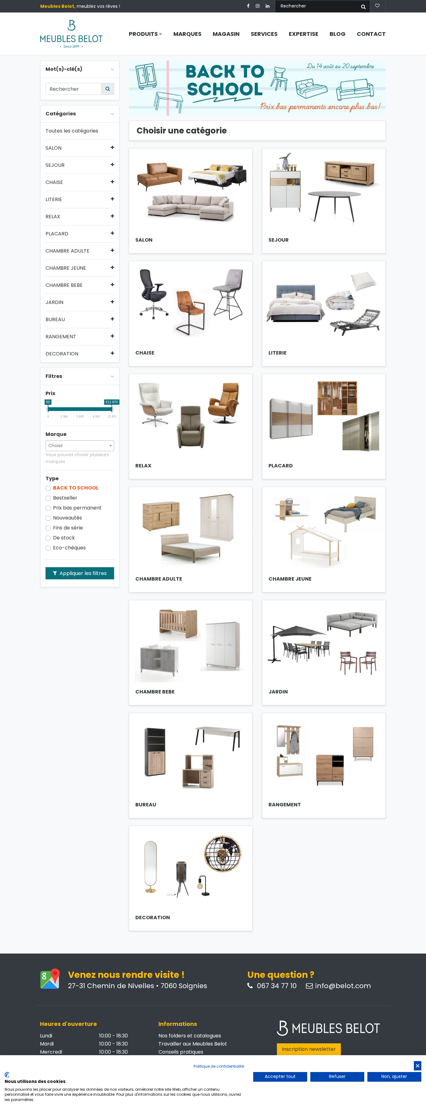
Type (52, 478)
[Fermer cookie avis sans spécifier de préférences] (417, 1066)
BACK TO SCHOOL (76, 488)
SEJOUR (55, 165)
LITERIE (54, 199)
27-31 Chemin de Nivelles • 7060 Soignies (137, 986)
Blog (338, 34)
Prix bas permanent (77, 508)
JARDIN (54, 302)
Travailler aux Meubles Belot (192, 1043)
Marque (56, 434)
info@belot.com (343, 986)
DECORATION (62, 353)
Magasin (226, 34)
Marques (187, 34)
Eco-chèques (69, 547)
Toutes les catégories (72, 131)
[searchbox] (80, 445)
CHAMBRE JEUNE (66, 268)
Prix (50, 393)
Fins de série (68, 527)
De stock (64, 537)
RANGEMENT (61, 336)
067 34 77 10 (276, 986)
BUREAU (55, 319)
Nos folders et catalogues (189, 1035)
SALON (53, 148)
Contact (371, 34)
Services (264, 34)
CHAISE (54, 182)
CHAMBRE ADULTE (68, 251)
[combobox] (80, 445)
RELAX (53, 216)
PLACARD (57, 233)
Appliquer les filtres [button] (82, 573)
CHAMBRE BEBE (64, 285)
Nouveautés (67, 517)
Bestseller (65, 498)
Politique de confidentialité (219, 1066)
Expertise (303, 34)
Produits (144, 34)
